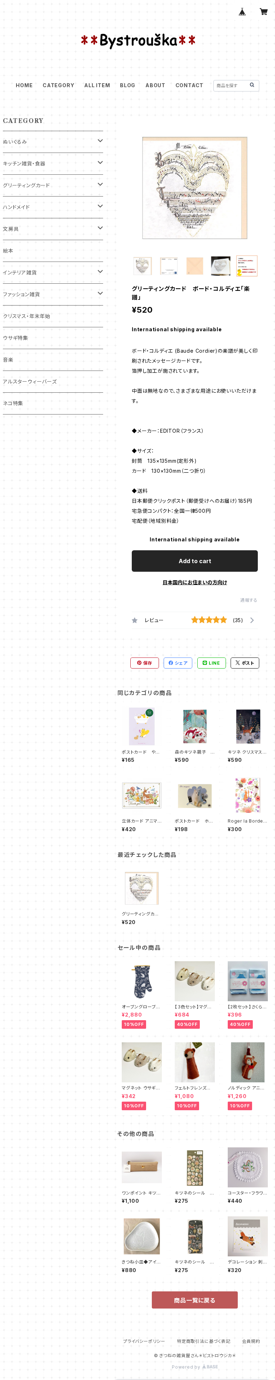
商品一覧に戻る (195, 1300)
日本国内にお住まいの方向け (195, 582)
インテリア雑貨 (20, 272)
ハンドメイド (16, 207)
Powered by (187, 1367)
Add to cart (195, 561)
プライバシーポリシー (144, 1341)
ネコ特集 (13, 403)
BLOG (127, 85)
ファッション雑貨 (21, 294)
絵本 (8, 251)
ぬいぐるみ (15, 142)
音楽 (8, 360)
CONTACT (189, 85)
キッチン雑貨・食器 (24, 163)
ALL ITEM (97, 85)
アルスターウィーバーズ (30, 381)
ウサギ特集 (15, 338)
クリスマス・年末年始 (26, 316)
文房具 (11, 229)
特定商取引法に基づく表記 (204, 1341)
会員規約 (251, 1341)
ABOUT (155, 85)
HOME (24, 85)
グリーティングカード (26, 185)
